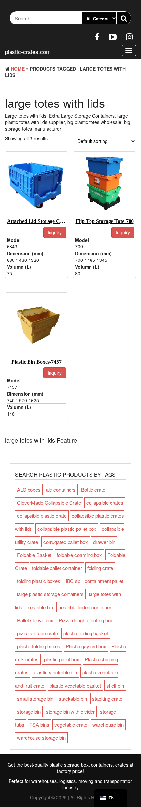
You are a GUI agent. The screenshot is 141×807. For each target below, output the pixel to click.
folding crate (100, 567)
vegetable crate (70, 724)
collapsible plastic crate (42, 515)
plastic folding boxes (38, 646)
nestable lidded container (84, 607)
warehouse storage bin (41, 737)
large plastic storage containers (50, 594)
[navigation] (110, 798)
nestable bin (40, 607)
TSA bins (39, 724)
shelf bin (115, 685)
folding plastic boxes (38, 581)
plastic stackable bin (55, 672)
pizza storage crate (37, 633)
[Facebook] (97, 36)
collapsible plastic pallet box (66, 528)
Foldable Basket (34, 554)
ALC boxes (29, 489)
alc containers (61, 489)
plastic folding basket (85, 633)
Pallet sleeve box (35, 620)
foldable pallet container (57, 567)
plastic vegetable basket (75, 685)
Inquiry (55, 232)
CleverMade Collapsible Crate (49, 502)
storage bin (29, 711)
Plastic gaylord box (86, 646)
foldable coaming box (79, 554)
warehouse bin (108, 724)
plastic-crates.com (27, 51)
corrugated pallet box (65, 541)
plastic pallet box (61, 659)
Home (18, 68)
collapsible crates (104, 502)
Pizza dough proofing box (86, 620)
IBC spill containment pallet (94, 581)
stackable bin (73, 698)
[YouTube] (112, 36)
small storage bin (35, 698)
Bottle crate (93, 489)
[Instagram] (129, 36)
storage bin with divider (70, 711)
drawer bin (104, 541)
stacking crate (107, 698)
